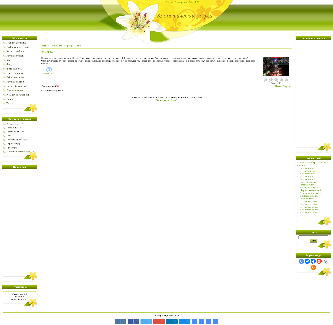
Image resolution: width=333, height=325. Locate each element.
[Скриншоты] (276, 66)
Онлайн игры (57, 45)
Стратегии (12, 143)
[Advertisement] (19, 222)
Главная (169, 2)
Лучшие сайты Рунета (311, 193)
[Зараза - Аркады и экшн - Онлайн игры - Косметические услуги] (194, 321)
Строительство (307, 198)
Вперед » (287, 86)
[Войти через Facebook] (313, 261)
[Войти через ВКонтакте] (307, 261)
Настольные (12, 127)
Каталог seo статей (309, 201)
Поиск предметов (15, 139)
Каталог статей (307, 168)
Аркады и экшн (13, 124)
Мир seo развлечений (310, 190)
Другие (10, 147)
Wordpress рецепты (309, 195)
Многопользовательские (18, 151)
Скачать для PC (49, 73)
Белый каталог (307, 184)
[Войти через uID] (301, 261)
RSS (197, 2)
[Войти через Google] (325, 261)
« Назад (277, 86)
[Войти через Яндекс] (319, 261)
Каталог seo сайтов (309, 204)
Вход (191, 2)
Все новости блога (309, 187)
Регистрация (181, 2)
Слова (9, 135)
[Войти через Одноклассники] (313, 267)
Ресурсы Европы (308, 182)
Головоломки (13, 131)
